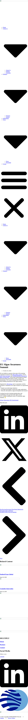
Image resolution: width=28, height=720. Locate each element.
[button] (14, 194)
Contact (2, 647)
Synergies (8, 73)
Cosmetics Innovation (6, 588)
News (7, 161)
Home (4, 27)
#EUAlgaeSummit (14, 400)
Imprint (2, 718)
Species (8, 117)
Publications (6, 118)
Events (4, 164)
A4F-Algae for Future (5, 376)
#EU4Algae (9, 384)
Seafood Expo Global (6, 574)
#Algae (1, 400)
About (2, 641)
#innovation (6, 400)
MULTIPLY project (17, 374)
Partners (8, 71)
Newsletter (8, 162)
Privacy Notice (11, 718)
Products (8, 115)
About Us (8, 70)
